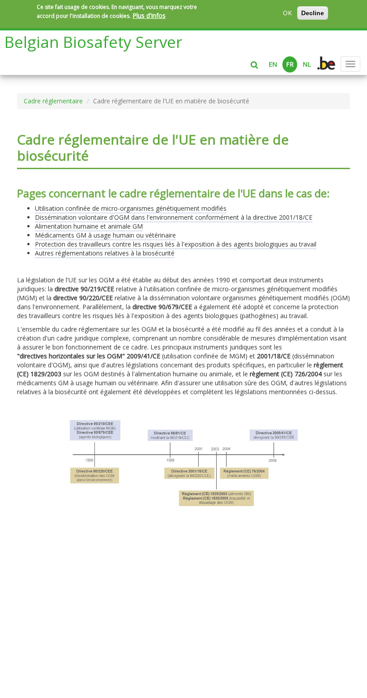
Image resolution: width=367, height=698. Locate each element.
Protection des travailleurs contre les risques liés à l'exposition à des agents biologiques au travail (175, 244)
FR (290, 64)
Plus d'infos (149, 15)
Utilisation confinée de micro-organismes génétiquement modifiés (130, 208)
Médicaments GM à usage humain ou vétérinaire (105, 235)
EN (273, 64)
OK (287, 13)
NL (307, 64)
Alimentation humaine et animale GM (89, 226)
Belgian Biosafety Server (93, 41)
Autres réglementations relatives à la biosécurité (105, 253)
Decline (312, 13)
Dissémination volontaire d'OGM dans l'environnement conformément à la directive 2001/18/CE (173, 217)
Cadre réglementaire (53, 101)
